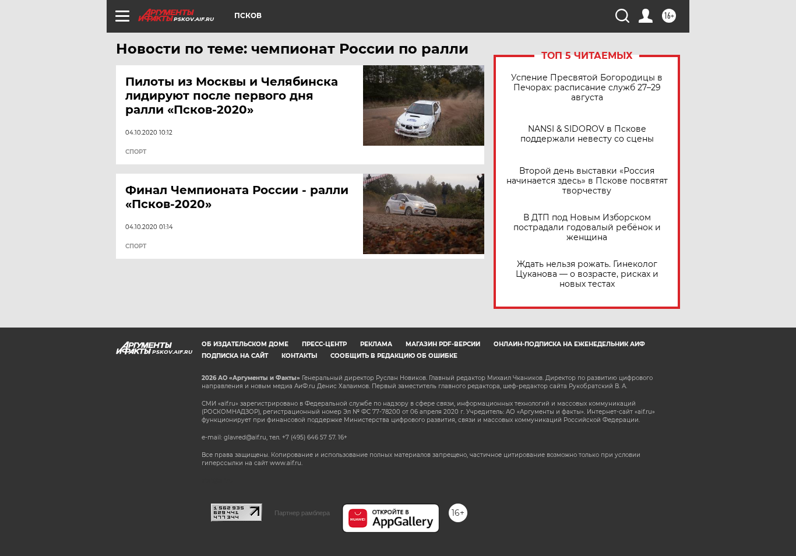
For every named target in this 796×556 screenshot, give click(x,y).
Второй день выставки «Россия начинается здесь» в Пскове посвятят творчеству (587, 181)
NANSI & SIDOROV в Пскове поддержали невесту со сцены (587, 134)
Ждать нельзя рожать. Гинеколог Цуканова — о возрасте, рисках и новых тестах (587, 274)
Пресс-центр (324, 344)
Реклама (376, 344)
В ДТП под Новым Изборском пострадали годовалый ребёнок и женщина (587, 227)
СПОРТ (135, 152)
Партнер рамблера (302, 512)
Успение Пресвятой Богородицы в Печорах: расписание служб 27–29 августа (587, 88)
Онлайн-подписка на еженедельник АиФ (569, 344)
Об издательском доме (245, 344)
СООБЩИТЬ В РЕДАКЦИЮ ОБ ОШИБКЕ (393, 356)
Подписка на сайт (235, 356)
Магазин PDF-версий (443, 344)
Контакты (299, 356)
